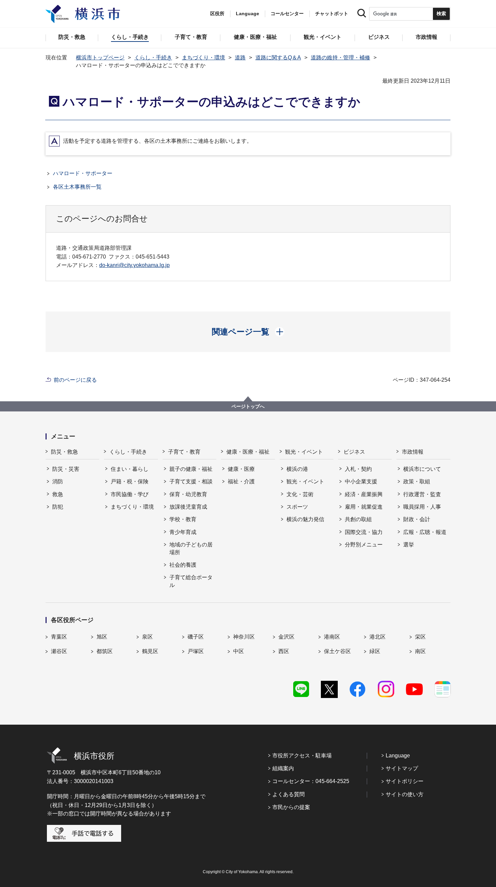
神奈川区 (244, 637)
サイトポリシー (404, 781)
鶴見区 (150, 651)
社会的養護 (182, 565)
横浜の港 (297, 469)
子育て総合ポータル (191, 581)
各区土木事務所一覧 (77, 187)
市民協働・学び (129, 494)
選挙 (408, 544)
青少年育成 (182, 532)
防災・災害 (65, 469)
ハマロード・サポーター (82, 173)
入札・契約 (358, 469)
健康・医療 (241, 469)
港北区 (377, 637)
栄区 (420, 637)
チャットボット (331, 13)
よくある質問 (288, 794)
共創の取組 (358, 519)
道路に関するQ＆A (278, 57)
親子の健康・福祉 (191, 469)
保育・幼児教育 (188, 494)
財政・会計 (416, 519)
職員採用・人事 (422, 507)
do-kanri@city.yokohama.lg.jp (134, 265)
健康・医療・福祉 (248, 452)
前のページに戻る (75, 380)
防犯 (57, 507)
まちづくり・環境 (203, 57)
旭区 (102, 637)
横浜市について (422, 469)
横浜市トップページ (100, 57)
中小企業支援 (361, 481)
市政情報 (412, 452)
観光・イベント (304, 452)
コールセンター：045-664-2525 (310, 781)
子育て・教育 (184, 452)
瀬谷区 (59, 651)
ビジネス (354, 452)
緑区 (374, 651)
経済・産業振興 (364, 494)
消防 (57, 481)
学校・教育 (182, 519)
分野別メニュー (364, 544)
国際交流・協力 (364, 532)
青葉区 (59, 637)
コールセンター (287, 13)
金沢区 (286, 637)
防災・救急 (64, 452)
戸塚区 (196, 651)
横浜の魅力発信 (305, 519)
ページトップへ (248, 406)
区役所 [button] (217, 13)
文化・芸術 (299, 494)
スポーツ (297, 507)
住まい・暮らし (129, 469)
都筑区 (105, 651)
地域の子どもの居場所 (191, 548)
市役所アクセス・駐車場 (302, 755)
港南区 (332, 637)
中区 (238, 651)
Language (398, 755)
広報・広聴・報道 (424, 532)
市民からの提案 (291, 807)
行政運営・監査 (422, 494)
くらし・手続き (153, 57)
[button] (248, 332)
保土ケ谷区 (337, 651)
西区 (283, 651)
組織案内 (283, 768)
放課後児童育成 (188, 507)
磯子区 (196, 637)
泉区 (147, 637)
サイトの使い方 (404, 794)
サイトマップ (402, 768)
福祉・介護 (241, 481)
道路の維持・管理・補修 (340, 57)
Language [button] (247, 13)
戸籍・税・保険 (129, 481)
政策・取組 (416, 481)
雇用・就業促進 (364, 507)
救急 (57, 494)
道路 (240, 57)
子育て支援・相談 (191, 481)
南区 (420, 651)
